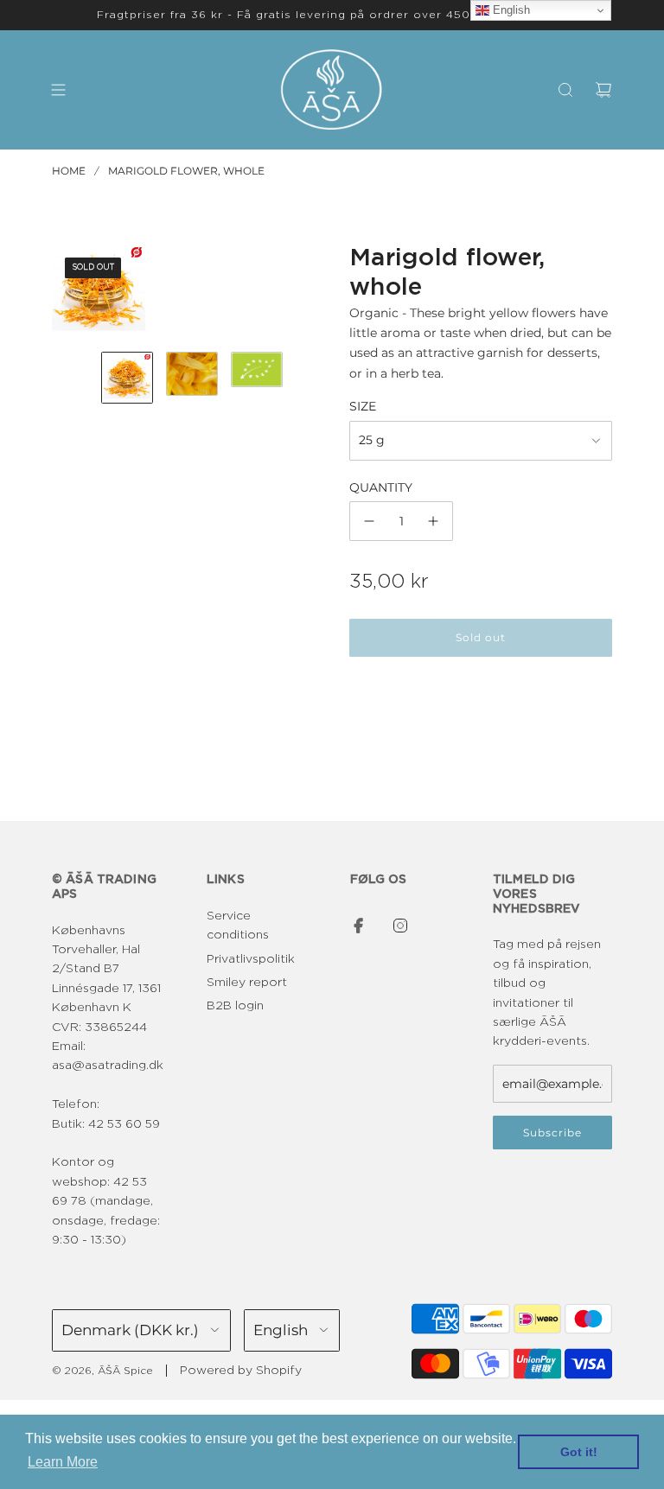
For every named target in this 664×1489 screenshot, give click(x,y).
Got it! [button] (578, 1452)
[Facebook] (359, 926)
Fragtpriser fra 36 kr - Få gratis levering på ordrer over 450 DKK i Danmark (332, 15)
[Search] (565, 90)
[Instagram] (400, 926)
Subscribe (552, 1132)
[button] (66, 291)
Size (362, 406)
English (509, 9)
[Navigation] (58, 90)
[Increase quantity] (433, 521)
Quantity (380, 487)
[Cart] (603, 90)
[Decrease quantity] (369, 521)
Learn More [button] (63, 1461)
